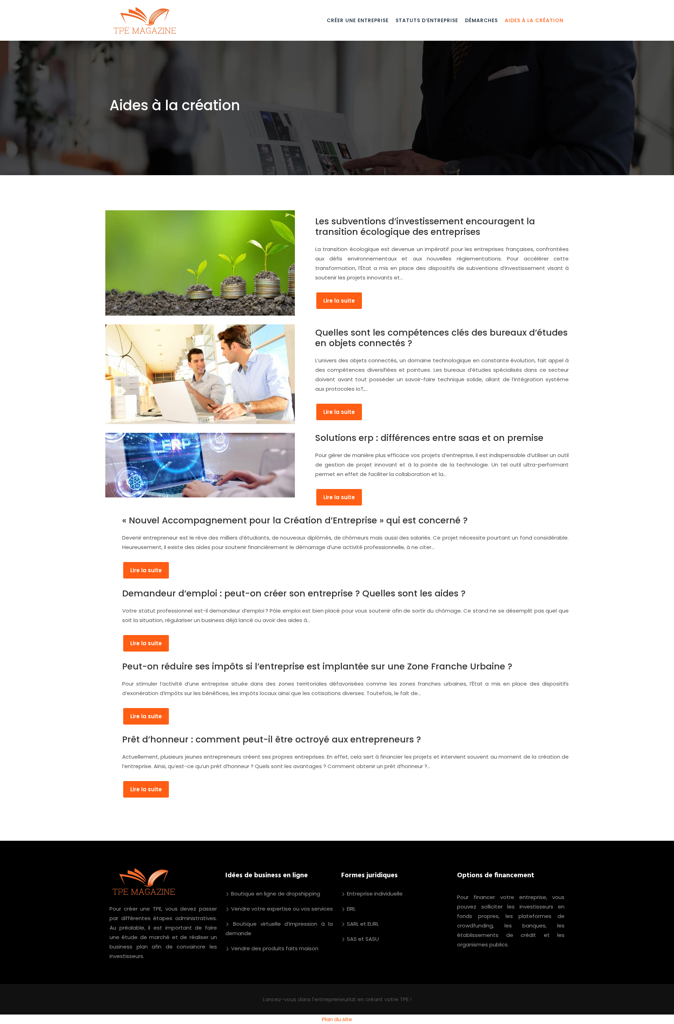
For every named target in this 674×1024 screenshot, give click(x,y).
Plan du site (337, 1019)
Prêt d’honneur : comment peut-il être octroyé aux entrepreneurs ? (271, 739)
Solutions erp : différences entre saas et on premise (429, 438)
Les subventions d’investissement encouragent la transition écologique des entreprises (425, 226)
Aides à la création (534, 20)
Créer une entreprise (358, 20)
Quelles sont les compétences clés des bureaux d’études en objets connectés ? (441, 337)
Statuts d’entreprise (427, 20)
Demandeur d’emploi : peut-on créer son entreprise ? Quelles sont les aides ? (293, 593)
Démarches (481, 20)
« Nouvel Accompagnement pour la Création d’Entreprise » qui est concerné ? (295, 520)
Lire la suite (339, 300)
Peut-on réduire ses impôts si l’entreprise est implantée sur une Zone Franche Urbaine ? (317, 666)
